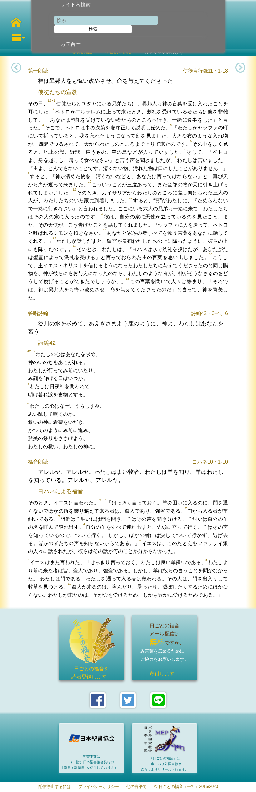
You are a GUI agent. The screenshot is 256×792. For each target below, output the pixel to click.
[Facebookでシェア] (98, 700)
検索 (93, 29)
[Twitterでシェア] (128, 700)
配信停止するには (54, 787)
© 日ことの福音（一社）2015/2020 (186, 787)
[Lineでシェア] (158, 700)
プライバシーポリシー (98, 787)
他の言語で (136, 787)
